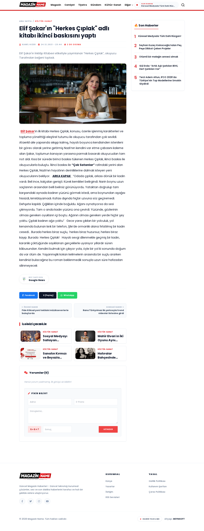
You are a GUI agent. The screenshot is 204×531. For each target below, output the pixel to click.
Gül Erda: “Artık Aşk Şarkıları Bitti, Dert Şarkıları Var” (158, 67)
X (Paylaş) (48, 295)
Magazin (56, 4)
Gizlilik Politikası (157, 481)
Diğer (128, 4)
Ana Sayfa (25, 21)
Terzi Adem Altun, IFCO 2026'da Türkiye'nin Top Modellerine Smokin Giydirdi (160, 80)
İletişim (109, 491)
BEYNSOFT (179, 518)
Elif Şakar (27, 131)
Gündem (96, 4)
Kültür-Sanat (113, 4)
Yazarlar (110, 486)
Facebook (30, 295)
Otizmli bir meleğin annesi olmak (158, 56)
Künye (109, 481)
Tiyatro (82, 4)
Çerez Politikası (157, 491)
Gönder (108, 429)
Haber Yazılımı (151, 519)
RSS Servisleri (112, 497)
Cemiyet (70, 4)
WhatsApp (69, 295)
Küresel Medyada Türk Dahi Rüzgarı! (159, 36)
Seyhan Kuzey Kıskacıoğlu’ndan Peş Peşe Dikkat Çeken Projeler (160, 47)
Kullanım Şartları (158, 486)
